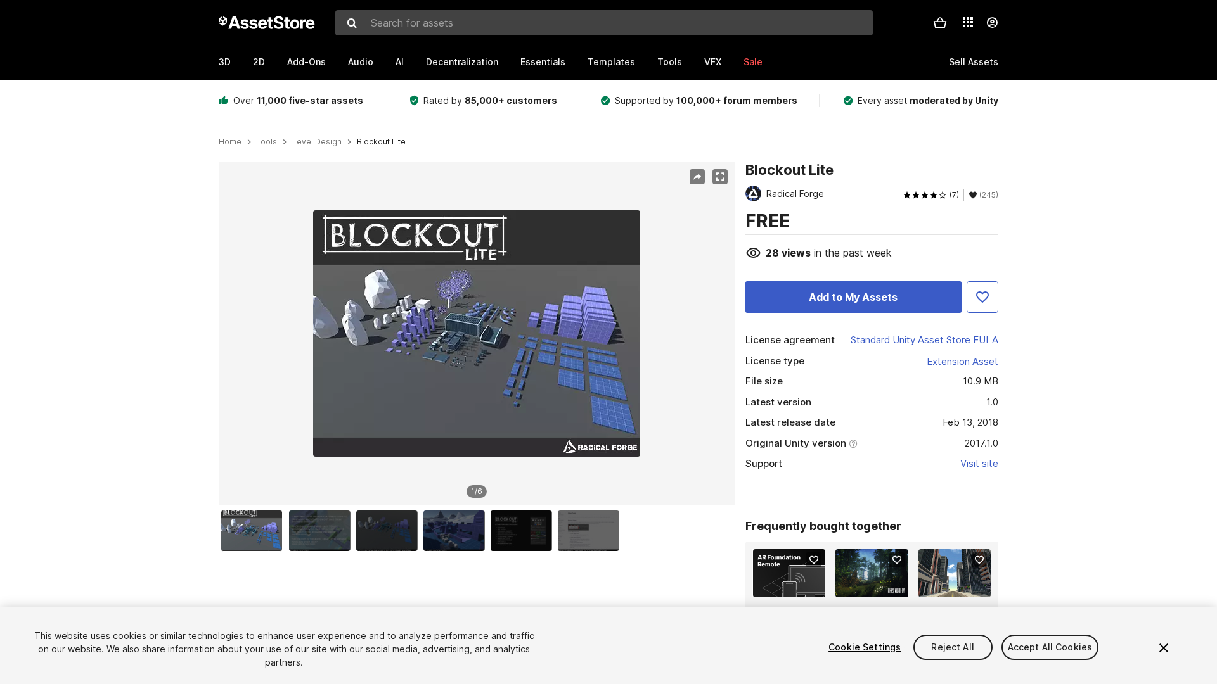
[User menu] (992, 22)
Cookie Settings (864, 647)
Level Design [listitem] (317, 141)
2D (259, 61)
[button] (940, 22)
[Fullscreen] (720, 176)
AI (400, 61)
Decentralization (462, 61)
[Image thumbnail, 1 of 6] (255, 530)
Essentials (542, 61)
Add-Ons (306, 61)
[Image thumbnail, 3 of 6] (389, 530)
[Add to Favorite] (982, 297)
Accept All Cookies (1050, 647)
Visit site (979, 463)
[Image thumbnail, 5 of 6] (524, 530)
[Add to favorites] (813, 559)
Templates (611, 61)
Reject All (952, 647)
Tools (669, 61)
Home (230, 141)
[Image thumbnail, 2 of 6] (322, 530)
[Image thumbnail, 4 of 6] (457, 530)
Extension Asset (962, 361)
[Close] (1163, 648)
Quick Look (796, 586)
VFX (712, 61)
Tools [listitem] (267, 141)
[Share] (697, 176)
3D (225, 61)
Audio (360, 61)
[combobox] (604, 22)
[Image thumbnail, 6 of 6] (591, 530)
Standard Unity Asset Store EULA (924, 340)
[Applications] (968, 22)
